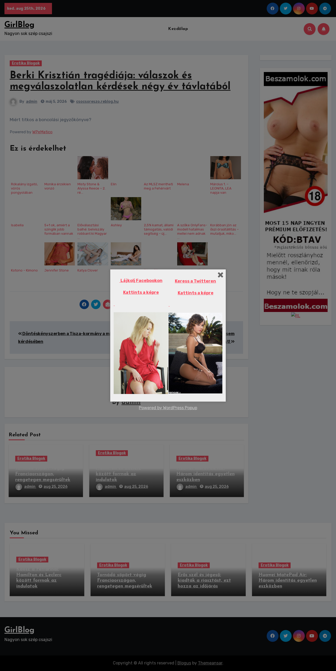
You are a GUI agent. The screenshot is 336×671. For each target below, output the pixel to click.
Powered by (151, 407)
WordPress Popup (180, 407)
